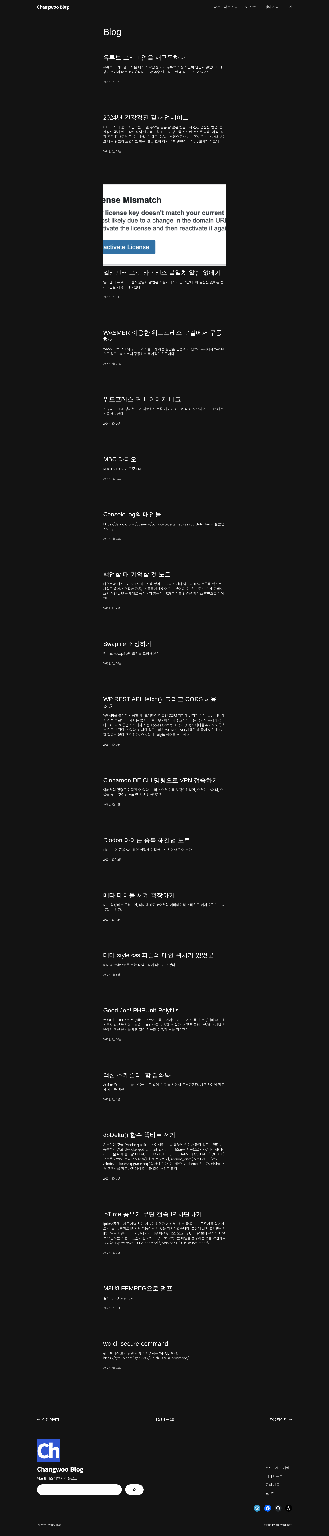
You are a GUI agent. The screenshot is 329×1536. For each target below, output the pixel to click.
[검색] (134, 1489)
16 (172, 1419)
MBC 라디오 (120, 459)
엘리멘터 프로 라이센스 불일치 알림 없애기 (162, 272)
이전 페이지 (48, 1419)
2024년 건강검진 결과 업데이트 (146, 117)
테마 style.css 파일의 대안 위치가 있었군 (158, 955)
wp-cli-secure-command (135, 1343)
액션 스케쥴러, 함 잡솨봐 (137, 1075)
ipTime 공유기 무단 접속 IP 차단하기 (152, 1214)
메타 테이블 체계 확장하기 (139, 895)
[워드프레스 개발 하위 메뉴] (291, 1468)
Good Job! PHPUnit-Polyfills (141, 1010)
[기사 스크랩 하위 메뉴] (260, 7)
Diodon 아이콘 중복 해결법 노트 (146, 840)
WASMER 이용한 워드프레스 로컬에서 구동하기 (162, 336)
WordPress (285, 1524)
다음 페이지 (281, 1419)
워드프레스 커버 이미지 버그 (142, 399)
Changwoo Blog (53, 7)
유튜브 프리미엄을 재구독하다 (144, 57)
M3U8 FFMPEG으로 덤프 (137, 1288)
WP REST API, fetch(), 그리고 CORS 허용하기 (160, 702)
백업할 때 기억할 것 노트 (137, 574)
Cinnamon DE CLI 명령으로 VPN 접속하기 (160, 780)
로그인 (287, 6)
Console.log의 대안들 (132, 514)
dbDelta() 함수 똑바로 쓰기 (139, 1134)
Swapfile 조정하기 (127, 643)
